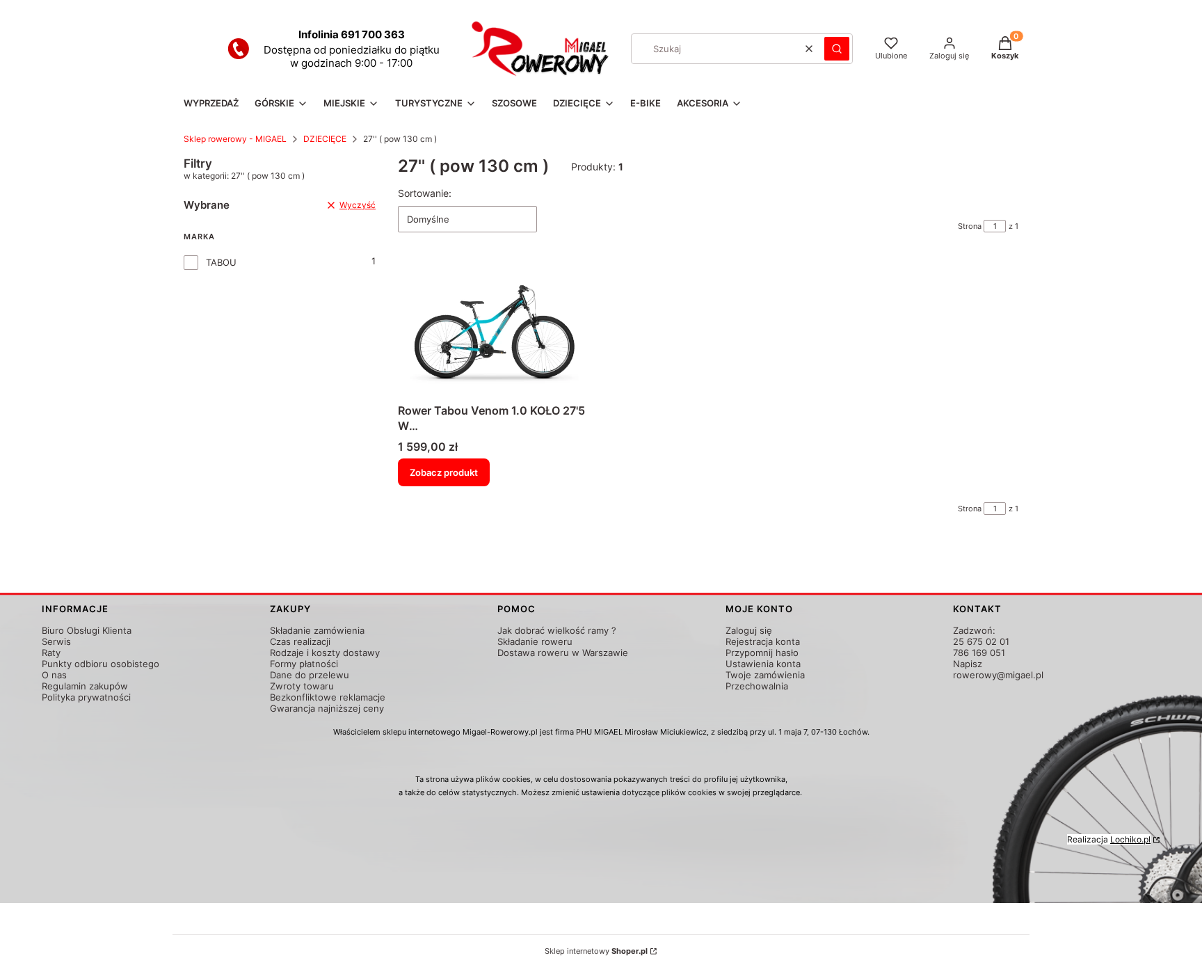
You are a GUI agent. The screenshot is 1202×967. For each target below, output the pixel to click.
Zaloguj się (749, 630)
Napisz (967, 663)
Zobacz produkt (444, 472)
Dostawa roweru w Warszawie (562, 652)
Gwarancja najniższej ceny (327, 708)
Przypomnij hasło (762, 652)
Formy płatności (304, 663)
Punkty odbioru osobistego (100, 663)
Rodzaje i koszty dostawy (325, 652)
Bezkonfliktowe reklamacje (327, 697)
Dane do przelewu (309, 674)
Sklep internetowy (596, 951)
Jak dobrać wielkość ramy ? (556, 630)
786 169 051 (979, 652)
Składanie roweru (534, 641)
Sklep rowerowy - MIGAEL (235, 139)
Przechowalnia (757, 686)
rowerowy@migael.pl (998, 674)
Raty (51, 652)
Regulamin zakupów (85, 686)
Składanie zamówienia (317, 630)
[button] (836, 49)
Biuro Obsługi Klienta (86, 630)
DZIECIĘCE (324, 139)
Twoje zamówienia (765, 674)
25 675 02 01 (981, 641)
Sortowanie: (424, 193)
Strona (969, 226)
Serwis (56, 641)
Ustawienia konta (763, 663)
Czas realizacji (300, 641)
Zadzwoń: (974, 630)
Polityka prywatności (86, 697)
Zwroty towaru (302, 686)
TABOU (221, 262)
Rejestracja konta (763, 641)
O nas (54, 674)
